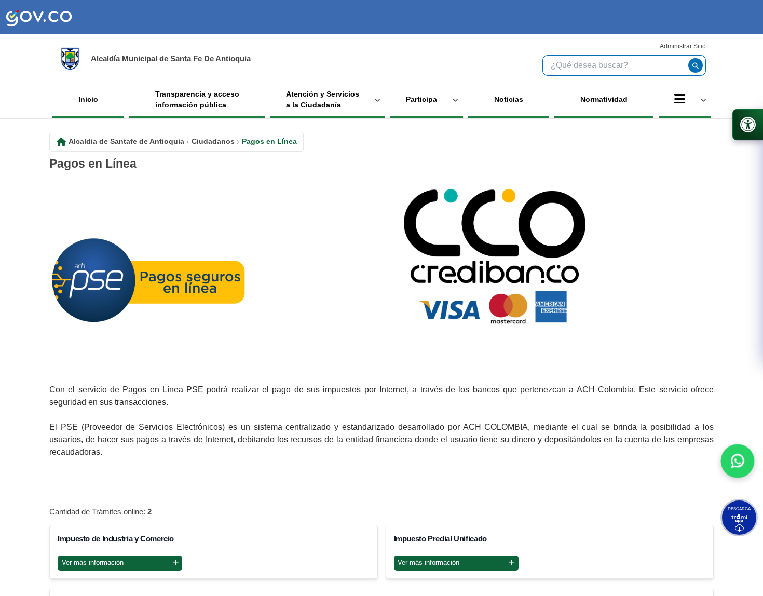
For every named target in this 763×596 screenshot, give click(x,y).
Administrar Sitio (683, 46)
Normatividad (604, 99)
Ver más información (93, 562)
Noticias (508, 99)
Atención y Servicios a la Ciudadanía (322, 99)
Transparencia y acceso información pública (197, 99)
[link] (39, 17)
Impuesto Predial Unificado (440, 538)
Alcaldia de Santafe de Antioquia (126, 141)
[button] (737, 464)
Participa (421, 99)
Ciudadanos (213, 141)
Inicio (88, 99)
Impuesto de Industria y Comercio (116, 538)
